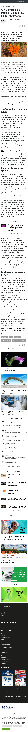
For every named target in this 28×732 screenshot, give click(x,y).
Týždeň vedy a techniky (6, 659)
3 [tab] (13, 687)
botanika (4, 337)
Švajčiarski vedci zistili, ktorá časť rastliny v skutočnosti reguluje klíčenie (16, 228)
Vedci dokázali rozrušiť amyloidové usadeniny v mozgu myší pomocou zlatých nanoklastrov (17, 484)
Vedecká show (4, 663)
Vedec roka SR (4, 657)
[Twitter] (7, 623)
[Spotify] (4, 623)
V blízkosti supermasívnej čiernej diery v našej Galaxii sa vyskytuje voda (17, 500)
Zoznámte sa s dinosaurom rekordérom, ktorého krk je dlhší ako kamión (13, 391)
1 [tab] (9, 687)
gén (11, 337)
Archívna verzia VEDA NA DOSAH (9, 627)
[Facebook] (10, 623)
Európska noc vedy (5, 661)
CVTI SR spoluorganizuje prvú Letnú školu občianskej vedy (13, 561)
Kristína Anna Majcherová (20, 510)
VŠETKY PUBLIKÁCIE (14, 689)
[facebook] (22, 26)
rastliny (17, 337)
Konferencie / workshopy (6, 665)
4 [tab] (15, 687)
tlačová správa (6, 340)
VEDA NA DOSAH (12, 19)
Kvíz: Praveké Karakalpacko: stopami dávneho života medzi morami (16, 476)
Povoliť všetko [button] (6, 728)
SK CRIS (2, 641)
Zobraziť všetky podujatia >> (14, 466)
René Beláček (17, 486)
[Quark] (20, 678)
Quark (2, 639)
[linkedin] (25, 26)
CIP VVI (2, 642)
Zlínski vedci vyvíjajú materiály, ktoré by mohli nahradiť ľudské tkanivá (12, 412)
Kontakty (3, 612)
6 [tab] (19, 687)
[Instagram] (13, 623)
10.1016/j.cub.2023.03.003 (19, 330)
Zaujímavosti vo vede (19, 340)
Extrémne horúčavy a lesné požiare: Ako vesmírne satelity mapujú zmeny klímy (17, 492)
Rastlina (7, 72)
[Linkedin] (15, 623)
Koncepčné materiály (5, 644)
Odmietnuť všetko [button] (17, 726)
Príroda (8, 6)
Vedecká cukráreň (5, 652)
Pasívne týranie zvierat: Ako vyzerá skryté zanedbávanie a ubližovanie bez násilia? (17, 507)
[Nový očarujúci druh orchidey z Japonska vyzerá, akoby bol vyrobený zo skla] (14, 360)
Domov (2, 6)
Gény (2, 151)
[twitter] (20, 26)
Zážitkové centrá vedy (5, 637)
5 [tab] (17, 687)
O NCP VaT (3, 633)
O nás (2, 610)
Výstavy (2, 655)
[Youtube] (2, 623)
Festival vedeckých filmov (6, 654)
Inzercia (2, 615)
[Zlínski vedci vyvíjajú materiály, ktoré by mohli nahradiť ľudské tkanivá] (14, 402)
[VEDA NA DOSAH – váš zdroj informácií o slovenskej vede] (5, 1)
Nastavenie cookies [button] (7, 726)
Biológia (13, 6)
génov (9, 98)
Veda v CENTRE (4, 650)
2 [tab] (11, 687)
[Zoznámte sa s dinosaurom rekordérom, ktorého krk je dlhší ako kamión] (14, 381)
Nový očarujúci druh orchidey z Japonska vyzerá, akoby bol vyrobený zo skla (13, 369)
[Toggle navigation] (26, 1)
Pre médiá (3, 613)
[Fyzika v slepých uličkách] (7, 678)
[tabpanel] (7, 678)
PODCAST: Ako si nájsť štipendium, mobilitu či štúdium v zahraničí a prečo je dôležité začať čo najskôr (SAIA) (14, 537)
